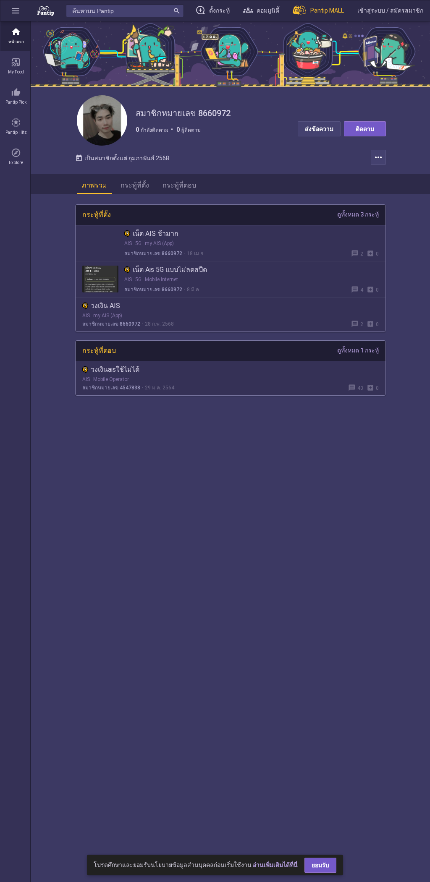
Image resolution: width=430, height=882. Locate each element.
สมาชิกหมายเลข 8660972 (153, 253)
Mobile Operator (111, 379)
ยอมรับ (320, 865)
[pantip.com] (46, 10)
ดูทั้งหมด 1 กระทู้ (358, 350)
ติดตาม (365, 128)
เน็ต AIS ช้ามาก (155, 233)
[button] (15, 10)
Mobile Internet (161, 279)
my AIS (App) (159, 243)
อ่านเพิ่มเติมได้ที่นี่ (275, 864)
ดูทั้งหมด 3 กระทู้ (358, 214)
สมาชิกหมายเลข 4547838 (111, 388)
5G (138, 243)
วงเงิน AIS (105, 306)
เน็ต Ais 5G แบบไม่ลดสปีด (170, 270)
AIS (128, 243)
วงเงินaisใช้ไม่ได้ (115, 369)
